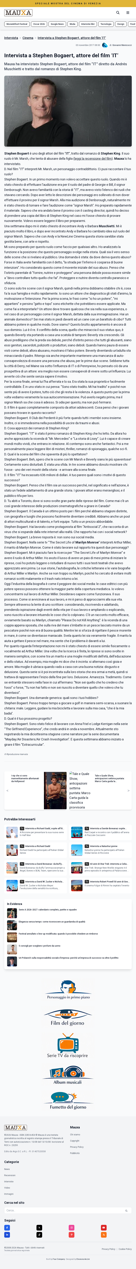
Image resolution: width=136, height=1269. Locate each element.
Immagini (8, 1194)
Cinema (27, 38)
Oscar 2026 (39, 24)
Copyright (74, 1141)
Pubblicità (75, 1153)
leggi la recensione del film (93, 158)
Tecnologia (106, 24)
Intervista (11, 38)
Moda (72, 24)
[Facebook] (7, 1228)
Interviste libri (88, 24)
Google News (57, 24)
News (7, 1169)
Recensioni (9, 1175)
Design (120, 24)
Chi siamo (75, 1134)
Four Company (59, 1259)
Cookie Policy (125, 1249)
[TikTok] (39, 1235)
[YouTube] (104, 1228)
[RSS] (104, 1235)
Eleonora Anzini (83, 1259)
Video (7, 1188)
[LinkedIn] (7, 1235)
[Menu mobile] (128, 13)
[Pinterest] (71, 1235)
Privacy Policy (77, 1147)
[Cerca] (118, 13)
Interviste (8, 1181)
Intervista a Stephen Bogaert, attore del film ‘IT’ (72, 38)
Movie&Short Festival (17, 24)
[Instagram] (71, 1228)
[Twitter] (39, 1228)
